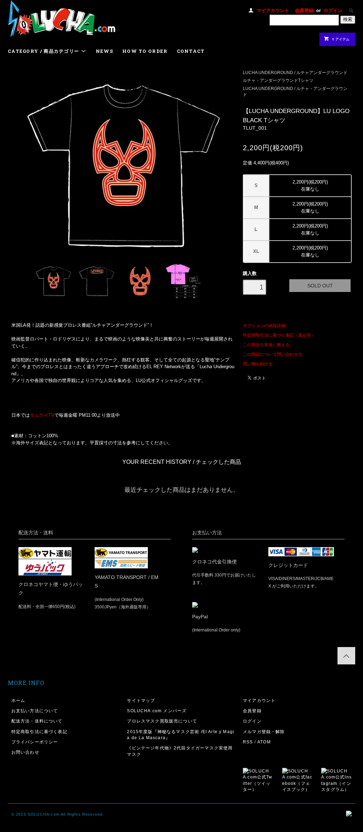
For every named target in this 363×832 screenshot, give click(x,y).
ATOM (264, 742)
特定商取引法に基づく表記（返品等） (279, 335)
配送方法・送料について (37, 721)
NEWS (104, 51)
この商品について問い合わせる (272, 354)
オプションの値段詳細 (264, 325)
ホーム (18, 700)
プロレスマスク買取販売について (162, 721)
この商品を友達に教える (266, 344)
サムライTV (42, 415)
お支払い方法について (34, 710)
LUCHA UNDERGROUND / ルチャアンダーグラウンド (295, 72)
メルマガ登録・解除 (264, 731)
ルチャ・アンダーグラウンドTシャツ (278, 80)
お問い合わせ (25, 752)
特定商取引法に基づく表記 (39, 731)
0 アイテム (341, 39)
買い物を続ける (258, 363)
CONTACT (191, 51)
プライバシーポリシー (34, 742)
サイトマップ (141, 700)
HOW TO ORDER (145, 51)
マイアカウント (273, 10)
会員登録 (304, 10)
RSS (248, 742)
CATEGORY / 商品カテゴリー (44, 51)
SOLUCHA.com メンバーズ (156, 710)
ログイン (333, 10)
